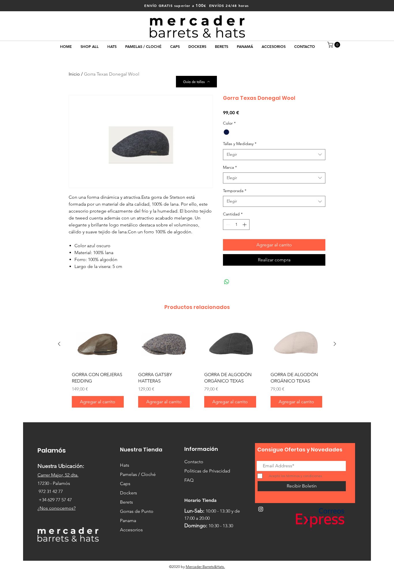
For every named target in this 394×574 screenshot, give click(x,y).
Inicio (74, 74)
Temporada (234, 190)
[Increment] (245, 225)
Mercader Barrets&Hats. (205, 566)
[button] (334, 45)
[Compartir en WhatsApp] (226, 281)
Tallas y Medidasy (239, 143)
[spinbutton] (236, 225)
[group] (197, 366)
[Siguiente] (334, 343)
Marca (230, 167)
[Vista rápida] (97, 344)
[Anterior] (59, 343)
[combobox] (274, 154)
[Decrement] (227, 225)
